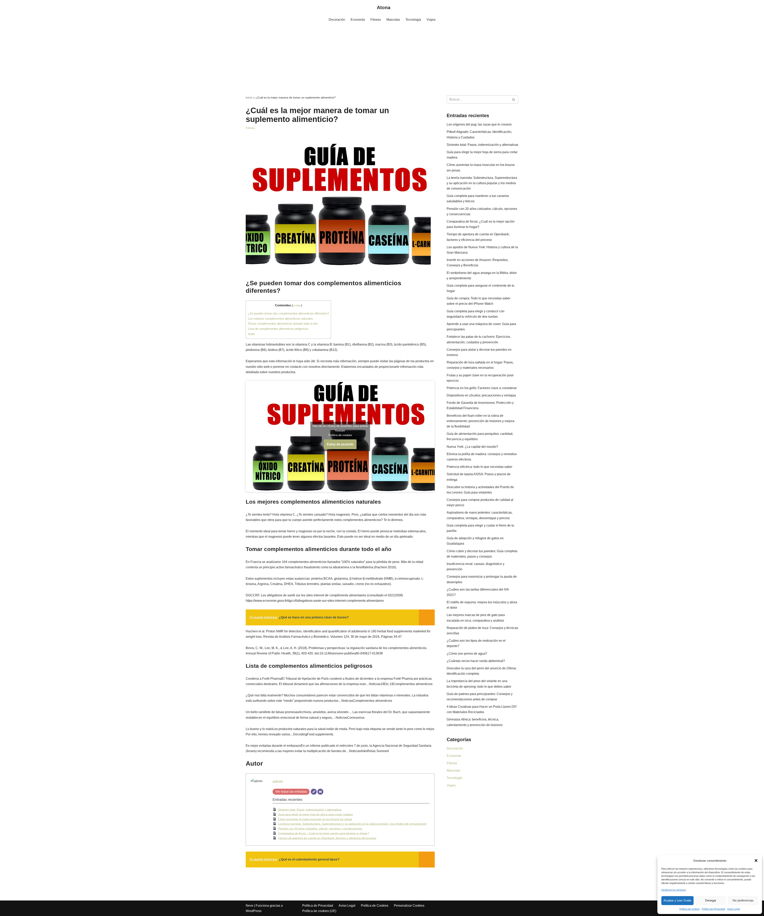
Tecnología (413, 19)
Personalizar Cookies (409, 905)
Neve (249, 905)
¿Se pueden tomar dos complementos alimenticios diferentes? (288, 313)
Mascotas (393, 19)
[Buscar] (513, 99)
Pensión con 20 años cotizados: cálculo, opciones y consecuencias (320, 828)
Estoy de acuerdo (340, 444)
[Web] (314, 792)
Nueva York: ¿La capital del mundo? (472, 446)
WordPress (253, 911)
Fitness (375, 19)
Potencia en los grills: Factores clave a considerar (482, 388)
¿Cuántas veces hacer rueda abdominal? (476, 661)
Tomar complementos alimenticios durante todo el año (283, 323)
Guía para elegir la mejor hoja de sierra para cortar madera (315, 814)
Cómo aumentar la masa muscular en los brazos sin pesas (315, 819)
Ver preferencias (743, 900)
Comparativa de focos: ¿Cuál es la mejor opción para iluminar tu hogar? (323, 833)
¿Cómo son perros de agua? (467, 653)
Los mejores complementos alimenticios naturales (280, 318)
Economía (358, 19)
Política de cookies (689, 909)
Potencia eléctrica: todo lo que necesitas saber (479, 466)
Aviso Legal (733, 909)
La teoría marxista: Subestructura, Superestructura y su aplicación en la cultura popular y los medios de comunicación (352, 823)
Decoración (337, 19)
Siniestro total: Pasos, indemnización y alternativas (310, 809)
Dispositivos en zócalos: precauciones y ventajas (481, 395)
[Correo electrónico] (320, 792)
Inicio (249, 97)
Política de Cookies (374, 905)
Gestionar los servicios (673, 890)
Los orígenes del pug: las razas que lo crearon (479, 124)
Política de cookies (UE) (319, 911)
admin (278, 781)
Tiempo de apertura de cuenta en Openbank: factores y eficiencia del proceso (327, 838)
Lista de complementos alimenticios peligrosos (278, 328)
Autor (251, 334)
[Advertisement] (382, 53)
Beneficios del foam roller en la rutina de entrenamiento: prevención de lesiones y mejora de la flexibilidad (480, 421)
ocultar (297, 305)
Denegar (710, 900)
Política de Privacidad (713, 909)
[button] (756, 860)
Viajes (431, 19)
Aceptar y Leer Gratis (677, 900)
